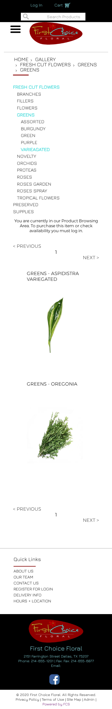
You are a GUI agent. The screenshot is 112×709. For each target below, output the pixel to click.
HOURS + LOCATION (32, 601)
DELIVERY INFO (27, 595)
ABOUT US (24, 571)
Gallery (45, 59)
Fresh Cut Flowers (45, 64)
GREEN (28, 135)
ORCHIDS (27, 163)
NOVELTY (26, 156)
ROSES (24, 177)
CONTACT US (26, 583)
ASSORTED (32, 121)
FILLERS (25, 100)
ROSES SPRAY (32, 190)
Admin (90, 699)
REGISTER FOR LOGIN (33, 589)
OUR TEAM (23, 577)
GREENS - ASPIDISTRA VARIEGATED (53, 276)
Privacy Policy (28, 699)
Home (21, 59)
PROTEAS (26, 170)
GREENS (26, 115)
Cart (58, 5)
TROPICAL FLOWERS (38, 197)
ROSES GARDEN (34, 184)
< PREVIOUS (27, 246)
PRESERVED (25, 204)
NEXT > (91, 258)
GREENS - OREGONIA (52, 384)
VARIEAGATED (35, 149)
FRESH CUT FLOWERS (36, 87)
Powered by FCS (56, 704)
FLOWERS (27, 107)
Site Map (74, 699)
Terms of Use (53, 699)
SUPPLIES (23, 211)
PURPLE (29, 142)
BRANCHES (29, 94)
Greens (87, 64)
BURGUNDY (33, 128)
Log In (36, 5)
